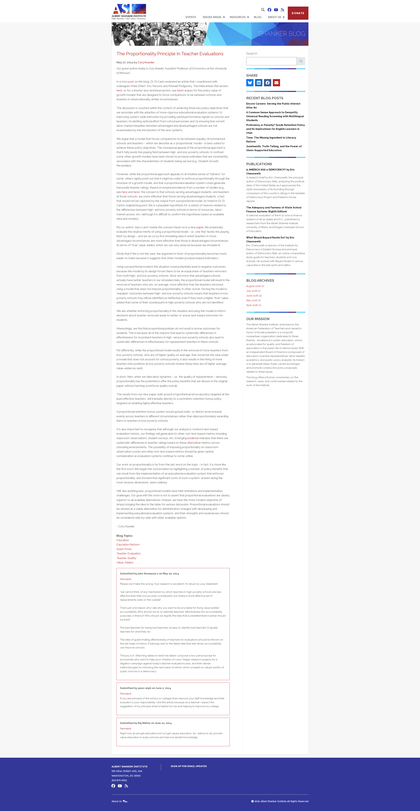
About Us (274, 17)
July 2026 (251, 290)
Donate (298, 13)
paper (199, 227)
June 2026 (252, 295)
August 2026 (253, 286)
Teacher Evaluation (128, 553)
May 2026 (251, 300)
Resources (238, 17)
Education (122, 540)
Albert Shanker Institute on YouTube (276, 10)
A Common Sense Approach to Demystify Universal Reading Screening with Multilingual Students (275, 116)
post (131, 81)
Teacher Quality (126, 558)
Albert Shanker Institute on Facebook (269, 10)
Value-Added (124, 562)
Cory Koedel (146, 62)
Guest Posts (124, 549)
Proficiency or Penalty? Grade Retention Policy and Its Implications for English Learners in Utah (275, 129)
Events (191, 17)
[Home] (128, 11)
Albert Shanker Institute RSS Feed (282, 10)
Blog (257, 17)
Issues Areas (212, 17)
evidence (193, 438)
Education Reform (128, 544)
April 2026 (252, 305)
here (119, 90)
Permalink (125, 579)
